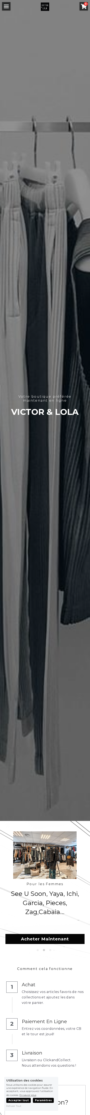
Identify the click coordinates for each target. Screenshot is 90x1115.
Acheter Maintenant (45, 938)
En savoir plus (27, 1094)
